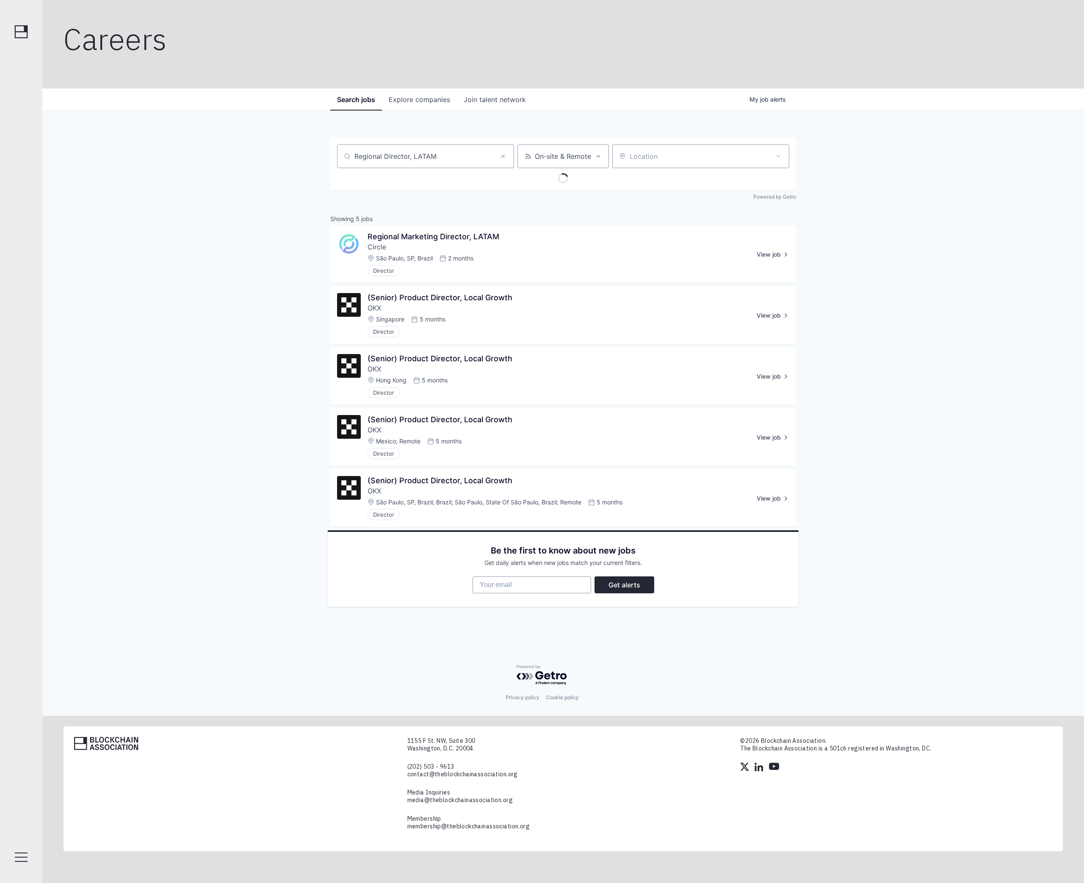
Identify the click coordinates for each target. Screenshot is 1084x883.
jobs (356, 99)
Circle (377, 247)
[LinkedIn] (760, 768)
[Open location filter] (778, 156)
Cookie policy (562, 697)
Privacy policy (522, 697)
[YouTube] (774, 768)
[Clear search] (503, 156)
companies (419, 99)
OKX (374, 308)
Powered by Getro (774, 197)
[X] (745, 768)
